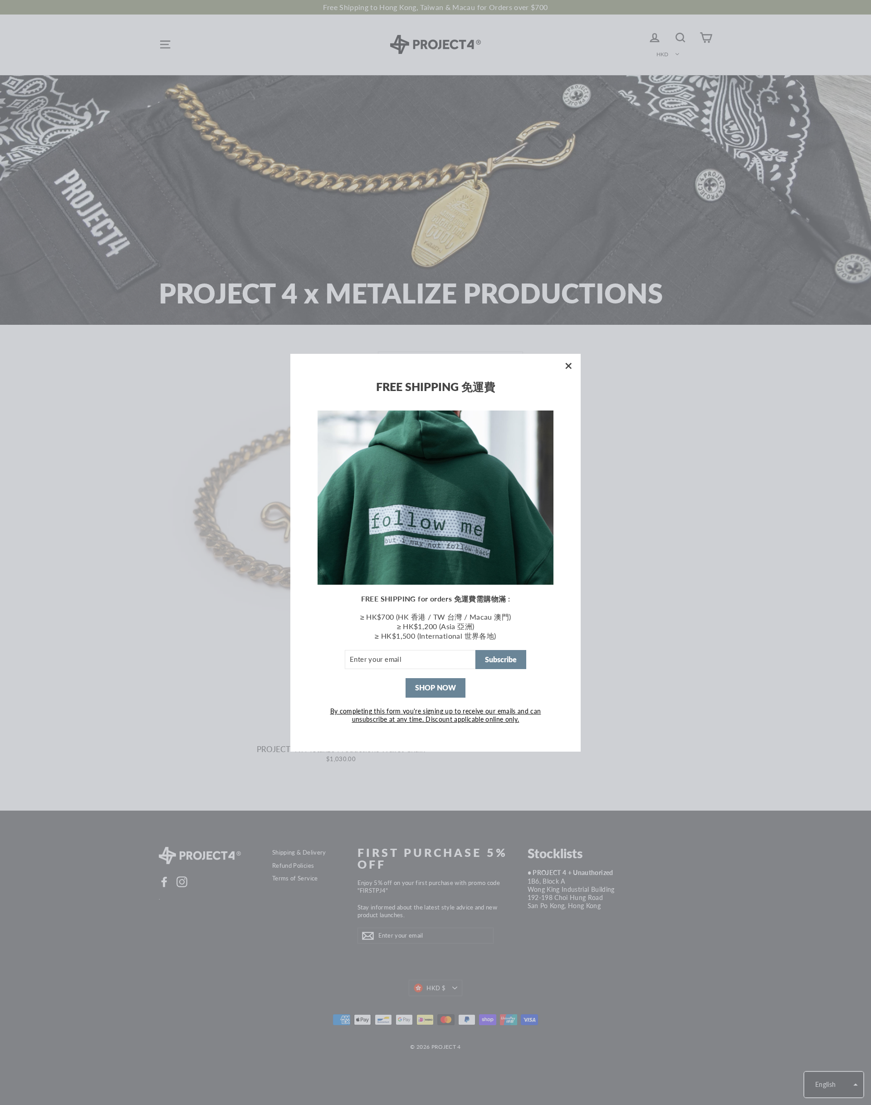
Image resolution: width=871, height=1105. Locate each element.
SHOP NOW (435, 687)
